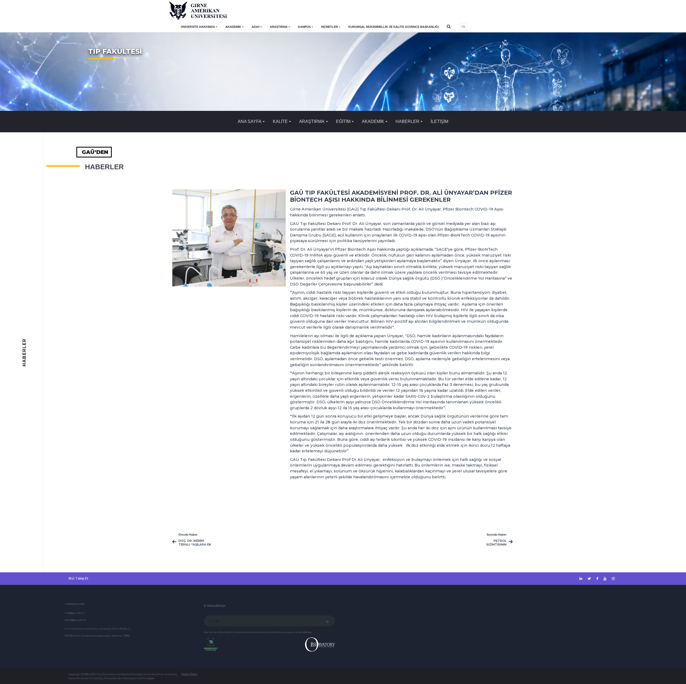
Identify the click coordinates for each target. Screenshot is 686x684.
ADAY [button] (256, 26)
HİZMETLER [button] (329, 26)
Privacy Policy (189, 674)
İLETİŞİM (439, 121)
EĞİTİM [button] (343, 121)
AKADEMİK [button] (233, 26)
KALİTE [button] (280, 121)
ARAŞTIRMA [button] (279, 26)
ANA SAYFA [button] (250, 121)
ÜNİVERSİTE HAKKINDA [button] (198, 26)
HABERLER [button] (407, 121)
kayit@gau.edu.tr (75, 619)
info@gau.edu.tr (75, 612)
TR (463, 26)
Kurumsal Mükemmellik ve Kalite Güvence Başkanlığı (393, 26)
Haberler (104, 167)
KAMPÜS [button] (304, 26)
